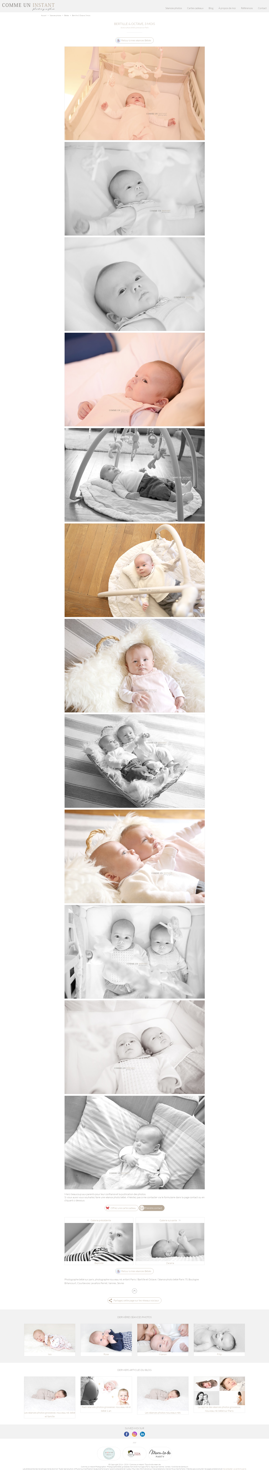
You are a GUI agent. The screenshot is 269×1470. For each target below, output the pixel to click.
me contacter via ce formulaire (234, 1469)
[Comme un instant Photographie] (28, 10)
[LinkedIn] (142, 1434)
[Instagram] (134, 1434)
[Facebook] (126, 1434)
